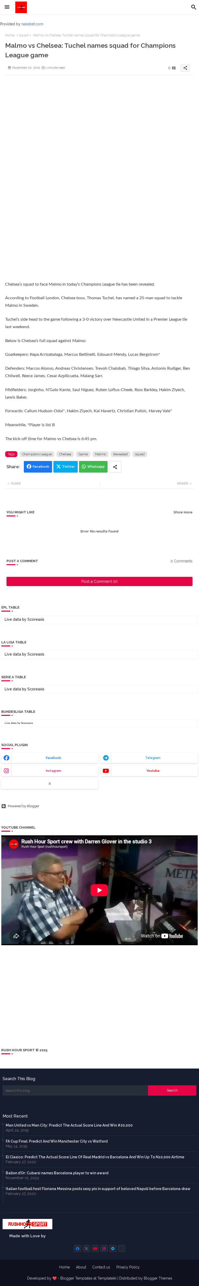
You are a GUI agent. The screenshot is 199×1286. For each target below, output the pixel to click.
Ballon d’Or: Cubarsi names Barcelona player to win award (57, 1173)
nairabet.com (32, 24)
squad (24, 35)
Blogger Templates (76, 1278)
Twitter (68, 466)
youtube (153, 771)
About (81, 1267)
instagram (53, 771)
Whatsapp (96, 466)
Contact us (101, 1267)
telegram (152, 758)
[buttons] (77, 1248)
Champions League (37, 454)
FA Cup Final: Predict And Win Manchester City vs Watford (57, 1141)
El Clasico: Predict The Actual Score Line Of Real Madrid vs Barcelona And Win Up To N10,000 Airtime (95, 1157)
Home (10, 35)
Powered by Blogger (23, 806)
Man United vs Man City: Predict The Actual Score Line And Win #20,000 (69, 1125)
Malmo (100, 454)
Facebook (41, 466)
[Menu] (7, 7)
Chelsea (65, 454)
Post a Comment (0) (99, 581)
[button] (194, 7)
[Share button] (115, 467)
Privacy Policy (128, 1267)
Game (83, 454)
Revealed (120, 454)
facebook (53, 758)
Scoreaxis (35, 619)
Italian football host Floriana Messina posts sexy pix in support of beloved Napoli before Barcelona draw (98, 1189)
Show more (183, 512)
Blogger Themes (158, 1278)
